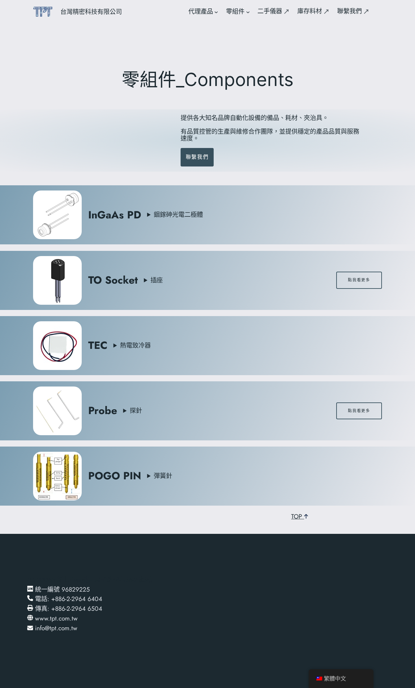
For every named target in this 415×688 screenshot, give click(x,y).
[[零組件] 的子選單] (248, 12)
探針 (136, 410)
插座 (156, 280)
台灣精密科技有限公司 (91, 11)
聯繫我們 (197, 157)
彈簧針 (163, 475)
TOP (297, 516)
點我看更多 (359, 279)
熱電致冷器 (135, 345)
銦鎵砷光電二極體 (178, 214)
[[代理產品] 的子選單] (216, 12)
